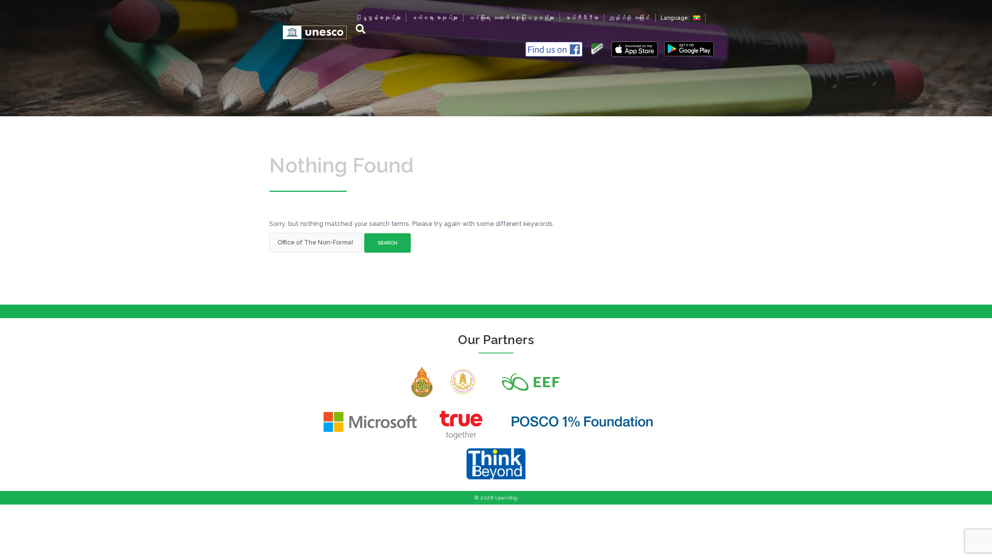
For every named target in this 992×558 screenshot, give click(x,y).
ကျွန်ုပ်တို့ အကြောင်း (629, 18)
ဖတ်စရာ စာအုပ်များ (434, 18)
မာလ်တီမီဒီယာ (582, 18)
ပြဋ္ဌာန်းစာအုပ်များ (378, 18)
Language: (676, 18)
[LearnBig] (311, 32)
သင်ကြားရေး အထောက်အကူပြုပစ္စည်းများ (511, 18)
